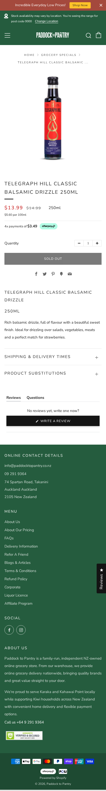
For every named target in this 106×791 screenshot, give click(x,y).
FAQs (9, 538)
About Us (12, 521)
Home (29, 55)
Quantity (11, 243)
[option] (53, 119)
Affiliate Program (18, 603)
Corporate (12, 587)
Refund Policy (15, 578)
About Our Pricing (19, 529)
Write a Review (63, 422)
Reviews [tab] (13, 399)
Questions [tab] (35, 399)
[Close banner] (101, 5)
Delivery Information (21, 546)
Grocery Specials (58, 55)
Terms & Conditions (20, 570)
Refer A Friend (16, 554)
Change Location (46, 21)
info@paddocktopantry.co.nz (27, 465)
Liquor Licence (16, 595)
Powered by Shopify (53, 778)
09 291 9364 (15, 473)
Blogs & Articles (17, 562)
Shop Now (80, 5)
